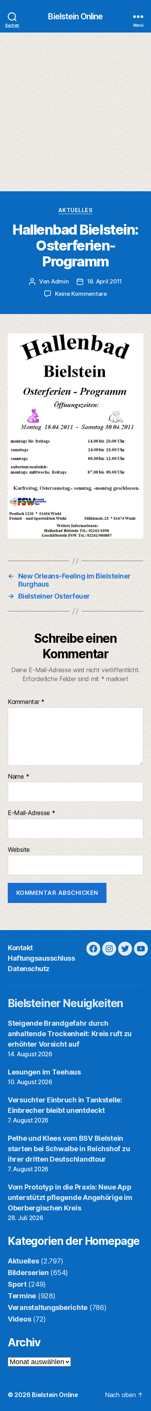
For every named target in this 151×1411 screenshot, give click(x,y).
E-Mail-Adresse (31, 813)
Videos (19, 1319)
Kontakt (20, 948)
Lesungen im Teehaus (44, 1072)
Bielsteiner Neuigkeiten (65, 1003)
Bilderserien (28, 1273)
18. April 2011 (104, 281)
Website (19, 849)
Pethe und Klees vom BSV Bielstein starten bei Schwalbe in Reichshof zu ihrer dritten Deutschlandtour (69, 1148)
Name (18, 776)
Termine (22, 1296)
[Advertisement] (75, 111)
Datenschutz (29, 969)
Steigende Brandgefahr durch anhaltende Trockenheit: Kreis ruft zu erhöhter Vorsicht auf (70, 1033)
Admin (60, 281)
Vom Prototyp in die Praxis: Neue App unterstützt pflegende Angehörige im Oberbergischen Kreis (70, 1197)
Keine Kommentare (81, 293)
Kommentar (26, 702)
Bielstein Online (75, 16)
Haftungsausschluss (41, 958)
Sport (17, 1284)
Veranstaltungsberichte (48, 1307)
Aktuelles (75, 210)
